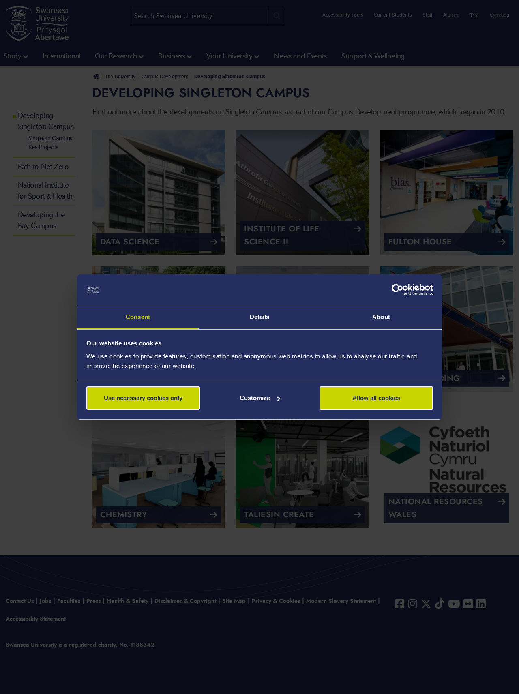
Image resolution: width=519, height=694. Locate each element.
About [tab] (381, 316)
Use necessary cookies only (143, 397)
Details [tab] (260, 316)
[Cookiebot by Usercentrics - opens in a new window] (397, 290)
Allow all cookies (376, 397)
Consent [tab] (138, 316)
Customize (255, 397)
